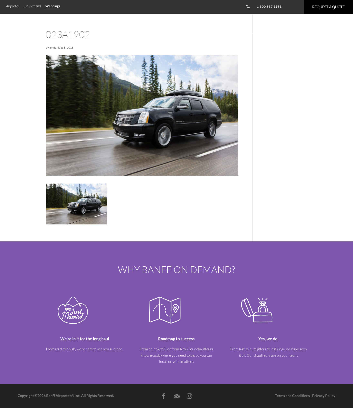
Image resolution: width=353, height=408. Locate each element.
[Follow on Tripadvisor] (176, 396)
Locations (223, 32)
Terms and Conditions (292, 395)
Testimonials (137, 32)
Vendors (201, 32)
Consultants (249, 32)
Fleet (116, 32)
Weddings (52, 6)
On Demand (32, 6)
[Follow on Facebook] (163, 396)
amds (52, 47)
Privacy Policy (323, 395)
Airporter (12, 6)
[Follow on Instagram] (189, 396)
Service (99, 32)
